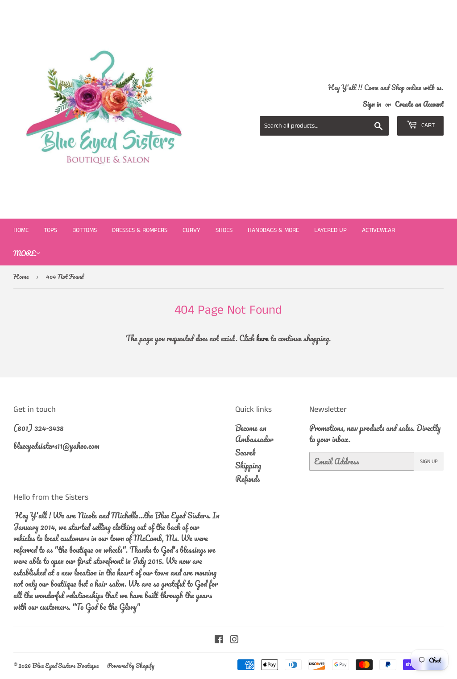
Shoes (224, 230)
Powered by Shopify (130, 665)
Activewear (378, 230)
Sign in (372, 104)
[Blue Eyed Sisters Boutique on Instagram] (234, 639)
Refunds (247, 478)
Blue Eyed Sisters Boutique (65, 665)
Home (21, 230)
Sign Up (429, 461)
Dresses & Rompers (139, 230)
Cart (427, 125)
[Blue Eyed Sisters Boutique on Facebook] (219, 639)
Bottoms (84, 230)
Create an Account (419, 104)
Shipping (248, 465)
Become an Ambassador (254, 434)
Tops (50, 230)
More (24, 253)
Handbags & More (273, 230)
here (262, 338)
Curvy (191, 230)
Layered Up (330, 230)
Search (245, 452)
